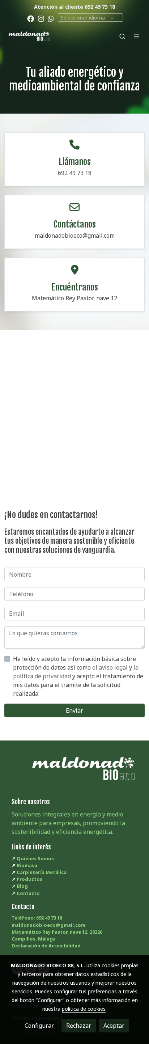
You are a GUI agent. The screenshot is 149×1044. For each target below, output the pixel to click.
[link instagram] (41, 18)
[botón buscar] (122, 36)
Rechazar (78, 1026)
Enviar (74, 710)
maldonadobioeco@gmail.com (48, 925)
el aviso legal (110, 667)
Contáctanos (75, 224)
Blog (22, 886)
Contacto (28, 893)
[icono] (74, 145)
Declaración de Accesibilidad (46, 945)
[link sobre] (74, 773)
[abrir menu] (136, 36)
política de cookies (84, 1008)
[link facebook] (30, 18)
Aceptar (113, 1026)
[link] (29, 36)
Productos (29, 879)
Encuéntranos (74, 287)
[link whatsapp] (51, 18)
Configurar (39, 1026)
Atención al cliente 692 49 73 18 (74, 6)
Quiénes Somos (35, 858)
